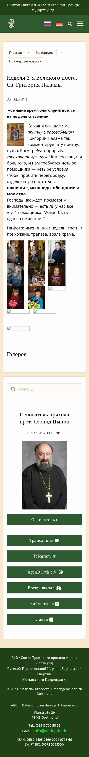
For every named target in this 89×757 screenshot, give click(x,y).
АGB (14, 705)
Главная (15, 52)
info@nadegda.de (50, 730)
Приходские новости (25, 61)
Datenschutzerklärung (39, 705)
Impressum (69, 705)
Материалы (45, 52)
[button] (69, 23)
